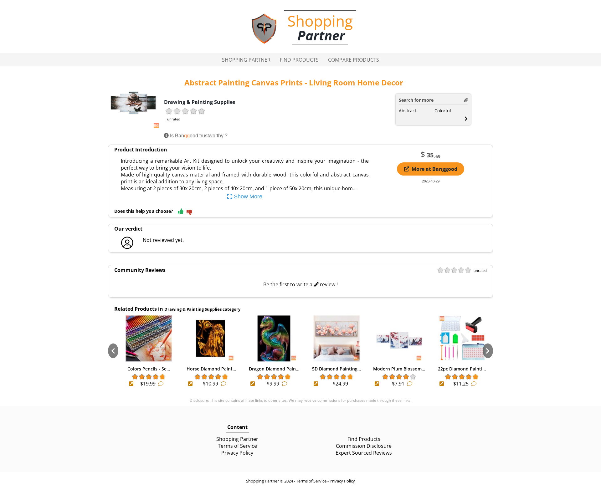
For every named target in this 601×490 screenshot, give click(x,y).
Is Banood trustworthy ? (198, 135)
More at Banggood (434, 169)
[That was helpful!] (180, 211)
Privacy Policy (237, 452)
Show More (247, 196)
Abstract (407, 111)
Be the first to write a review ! (300, 284)
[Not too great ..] (189, 213)
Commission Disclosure (364, 445)
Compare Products (353, 59)
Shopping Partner (246, 59)
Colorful (442, 111)
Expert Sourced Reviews (364, 452)
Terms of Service (237, 445)
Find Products (299, 59)
